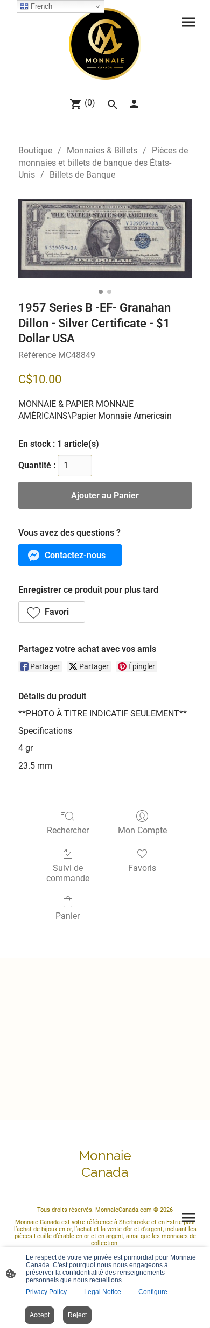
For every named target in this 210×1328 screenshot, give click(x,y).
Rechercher (68, 830)
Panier (67, 916)
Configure (152, 1292)
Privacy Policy (46, 1292)
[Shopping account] (134, 103)
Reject (77, 1315)
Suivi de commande (67, 873)
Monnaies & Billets (102, 150)
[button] (70, 555)
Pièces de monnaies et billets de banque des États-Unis (103, 162)
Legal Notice (102, 1292)
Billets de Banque (82, 175)
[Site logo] (105, 44)
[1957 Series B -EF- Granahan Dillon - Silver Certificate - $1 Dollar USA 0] (105, 238)
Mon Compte (142, 830)
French (40, 6)
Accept (40, 1315)
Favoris (142, 868)
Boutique (35, 150)
